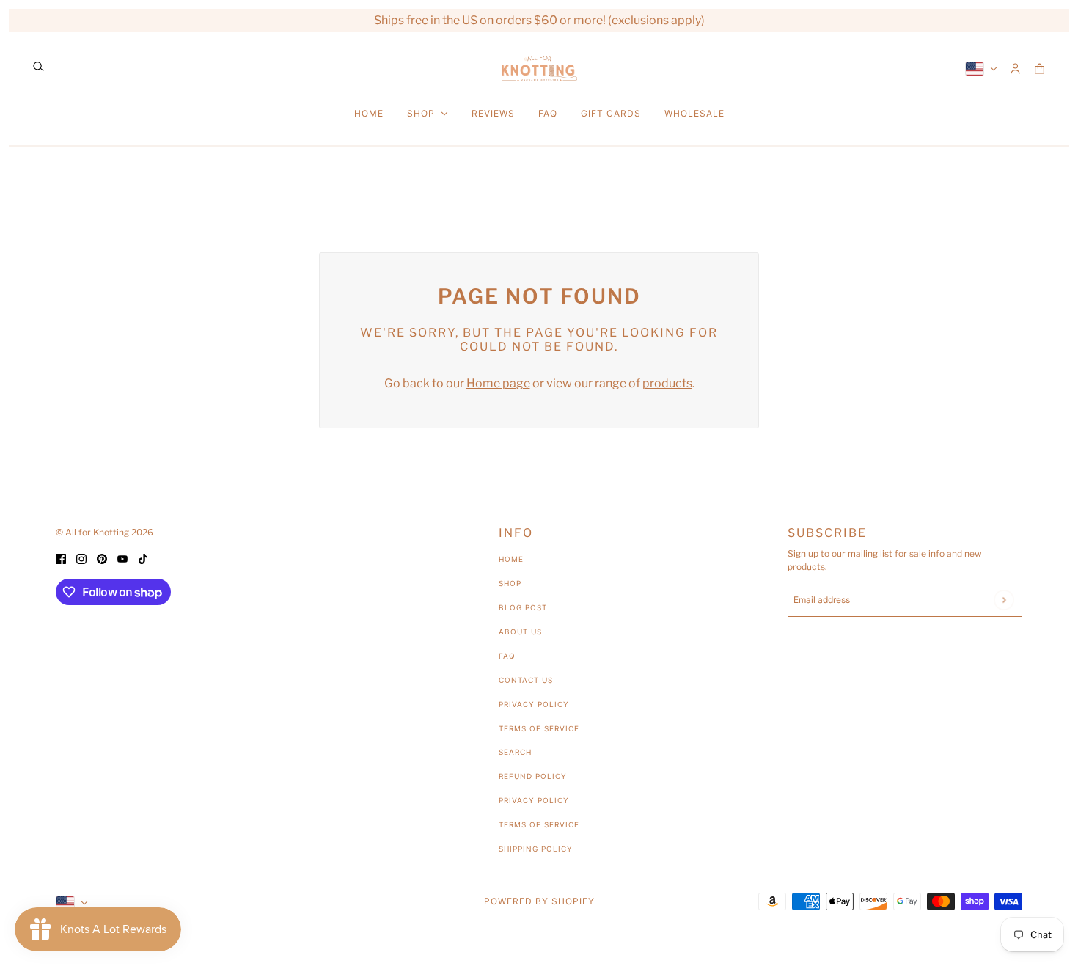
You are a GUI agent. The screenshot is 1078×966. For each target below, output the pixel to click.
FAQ (507, 655)
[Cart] (1039, 68)
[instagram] (81, 558)
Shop (510, 583)
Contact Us (526, 680)
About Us (520, 631)
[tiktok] (143, 558)
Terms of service (539, 824)
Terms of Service (539, 728)
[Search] (38, 66)
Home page (498, 383)
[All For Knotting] (539, 68)
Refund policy (533, 776)
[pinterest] (102, 558)
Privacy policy (534, 800)
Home (511, 559)
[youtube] (122, 558)
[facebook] (61, 558)
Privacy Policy (534, 704)
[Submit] (1003, 600)
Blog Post (523, 607)
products (667, 383)
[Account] (1015, 68)
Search (515, 751)
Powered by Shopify (539, 901)
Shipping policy (536, 848)
